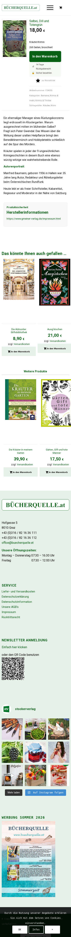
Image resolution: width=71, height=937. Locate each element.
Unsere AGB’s (10, 607)
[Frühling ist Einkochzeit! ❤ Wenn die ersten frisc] (35, 752)
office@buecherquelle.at (18, 543)
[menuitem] (51, 7)
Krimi (53, 105)
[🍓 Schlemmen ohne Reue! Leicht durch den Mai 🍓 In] (58, 775)
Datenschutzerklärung (15, 596)
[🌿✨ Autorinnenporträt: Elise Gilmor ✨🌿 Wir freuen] (58, 752)
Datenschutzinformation (17, 601)
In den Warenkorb (45, 56)
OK (19, 929)
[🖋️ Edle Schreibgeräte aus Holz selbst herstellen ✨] (12, 729)
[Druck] (29, 7)
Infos (36, 929)
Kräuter (46, 105)
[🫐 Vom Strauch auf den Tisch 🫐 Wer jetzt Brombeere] (12, 752)
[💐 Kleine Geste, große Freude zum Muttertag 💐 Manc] (35, 775)
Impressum (9, 612)
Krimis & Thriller (43, 100)
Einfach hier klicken (14, 647)
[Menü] (49, 7)
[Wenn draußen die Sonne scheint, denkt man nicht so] (12, 775)
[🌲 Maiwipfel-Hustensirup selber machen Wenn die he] (35, 729)
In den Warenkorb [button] (20, 351)
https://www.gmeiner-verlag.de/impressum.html (34, 218)
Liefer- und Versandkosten (18, 591)
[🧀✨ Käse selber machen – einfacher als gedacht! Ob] (58, 729)
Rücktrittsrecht (11, 617)
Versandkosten (22, 344)
